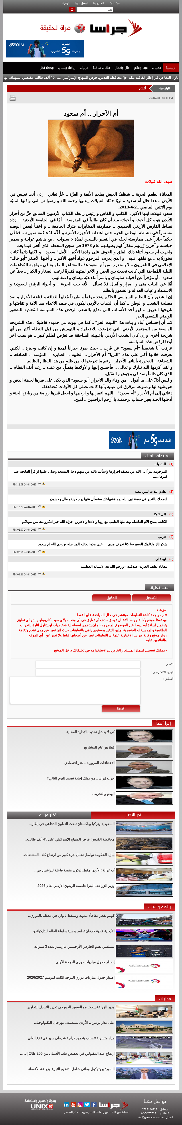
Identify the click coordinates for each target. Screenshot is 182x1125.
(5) (171, 559)
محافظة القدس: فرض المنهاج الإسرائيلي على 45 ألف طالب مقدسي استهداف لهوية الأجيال (79, 77)
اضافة (121, 709)
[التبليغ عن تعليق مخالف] (43, 483)
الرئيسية (171, 68)
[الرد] (39, 484)
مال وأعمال (122, 68)
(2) (171, 491)
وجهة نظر (47, 68)
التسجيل (152, 598)
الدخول (112, 598)
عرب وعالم (141, 68)
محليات (156, 68)
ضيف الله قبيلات (158, 181)
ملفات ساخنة (101, 68)
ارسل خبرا (81, 3)
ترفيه (65, 3)
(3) (171, 514)
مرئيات (84, 68)
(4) (171, 537)
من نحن (115, 3)
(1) (171, 464)
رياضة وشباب (66, 68)
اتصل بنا (98, 3)
